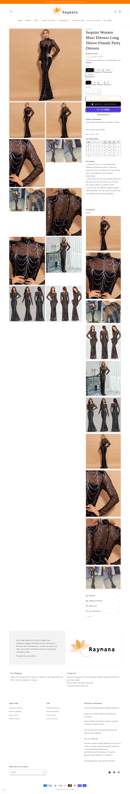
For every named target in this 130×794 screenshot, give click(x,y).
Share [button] (90, 616)
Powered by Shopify (69, 789)
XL (108, 82)
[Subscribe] (43, 772)
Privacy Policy (13, 715)
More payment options (103, 114)
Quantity (88, 87)
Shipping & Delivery (15, 708)
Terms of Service (14, 719)
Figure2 (90, 74)
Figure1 (108, 70)
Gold (98, 70)
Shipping (88, 56)
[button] (11, 11)
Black (90, 70)
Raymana (62, 789)
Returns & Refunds (15, 711)
